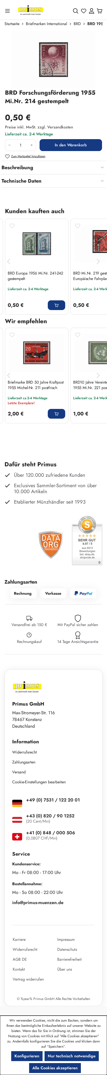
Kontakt (19, 969)
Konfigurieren (26, 1056)
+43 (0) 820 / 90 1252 (50, 815)
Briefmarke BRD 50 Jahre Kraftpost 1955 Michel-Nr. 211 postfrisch (35, 385)
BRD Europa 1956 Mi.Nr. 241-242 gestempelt (35, 276)
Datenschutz (67, 949)
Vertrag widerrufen (28, 979)
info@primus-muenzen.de (37, 902)
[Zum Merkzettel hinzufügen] (12, 226)
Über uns (64, 969)
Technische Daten (21, 181)
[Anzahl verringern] (9, 145)
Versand (19, 772)
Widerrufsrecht (24, 752)
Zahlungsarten (23, 762)
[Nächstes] (98, 261)
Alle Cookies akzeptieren (55, 1068)
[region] (53, 59)
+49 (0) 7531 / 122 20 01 (53, 799)
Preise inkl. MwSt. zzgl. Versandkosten (39, 127)
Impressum (66, 939)
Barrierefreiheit (69, 959)
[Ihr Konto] (92, 11)
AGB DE (20, 959)
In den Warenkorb (71, 145)
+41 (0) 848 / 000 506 (50, 832)
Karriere (19, 939)
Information (25, 741)
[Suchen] (76, 11)
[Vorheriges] (8, 261)
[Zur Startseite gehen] (30, 11)
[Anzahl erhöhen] (31, 145)
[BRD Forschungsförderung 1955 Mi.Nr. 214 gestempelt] (53, 59)
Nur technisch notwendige (72, 1056)
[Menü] (8, 10)
